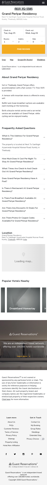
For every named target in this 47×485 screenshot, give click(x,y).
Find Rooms (23, 49)
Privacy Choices (33, 439)
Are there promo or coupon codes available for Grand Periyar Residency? (20, 219)
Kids (34, 39)
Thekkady (11, 239)
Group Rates (36, 429)
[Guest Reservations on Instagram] (23, 454)
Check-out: (29, 30)
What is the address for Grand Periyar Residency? (20, 137)
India (25, 239)
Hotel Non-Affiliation (11, 445)
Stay (4, 60)
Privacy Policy (11, 435)
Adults (21, 39)
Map (11, 60)
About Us (11, 422)
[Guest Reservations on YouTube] (40, 454)
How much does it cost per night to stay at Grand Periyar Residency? (19, 160)
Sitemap (11, 439)
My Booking (35, 425)
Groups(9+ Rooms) (25, 60)
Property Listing (11, 442)
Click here (6, 399)
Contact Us (35, 422)
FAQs (11, 425)
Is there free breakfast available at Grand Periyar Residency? (19, 199)
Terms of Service (11, 432)
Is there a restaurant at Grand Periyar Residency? (20, 190)
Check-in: (7, 30)
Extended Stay (35, 435)
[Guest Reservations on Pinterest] (32, 454)
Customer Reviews (11, 429)
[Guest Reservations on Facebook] (7, 454)
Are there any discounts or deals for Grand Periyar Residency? (20, 209)
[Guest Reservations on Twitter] (15, 454)
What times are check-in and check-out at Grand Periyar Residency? (20, 170)
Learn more (6, 69)
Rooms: (7, 39)
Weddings (41, 60)
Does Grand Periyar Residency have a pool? (19, 180)
